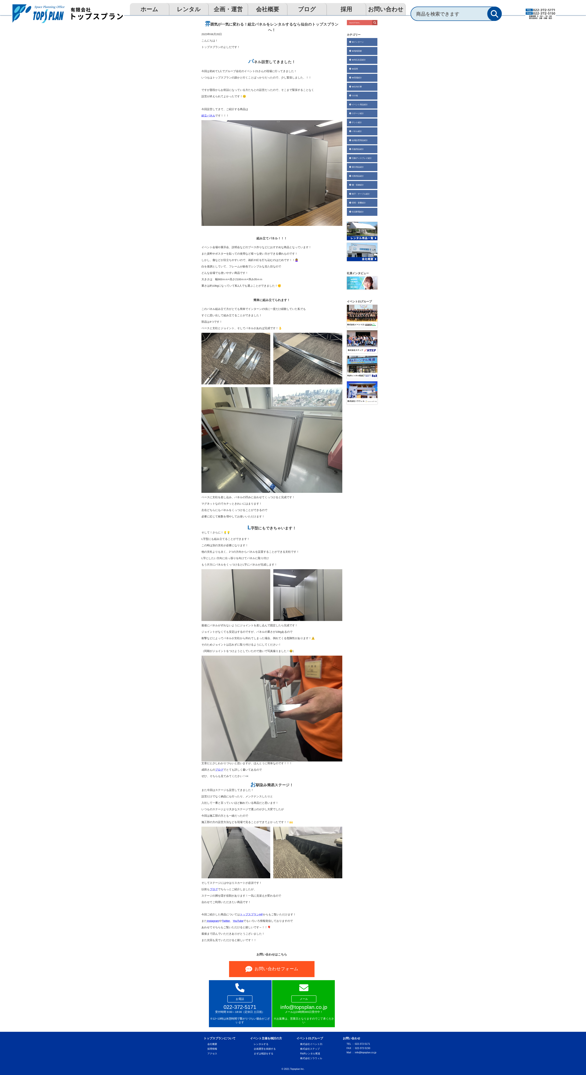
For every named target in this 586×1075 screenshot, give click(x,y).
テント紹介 (357, 122)
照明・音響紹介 (359, 203)
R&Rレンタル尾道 (310, 1053)
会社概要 (267, 9)
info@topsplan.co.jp (365, 1052)
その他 (355, 95)
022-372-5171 (362, 1044)
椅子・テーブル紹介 (361, 194)
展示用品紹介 (358, 167)
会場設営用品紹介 (360, 140)
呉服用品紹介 (358, 149)
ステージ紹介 (358, 113)
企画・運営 (228, 9)
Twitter (226, 920)
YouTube (238, 920)
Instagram (213, 920)
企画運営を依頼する (265, 1049)
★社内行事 (357, 87)
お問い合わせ (385, 9)
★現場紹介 (357, 78)
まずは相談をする (263, 1053)
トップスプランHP (251, 914)
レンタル (189, 9)
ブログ (307, 9)
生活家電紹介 (358, 212)
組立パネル (208, 115)
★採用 (355, 69)
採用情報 (212, 1049)
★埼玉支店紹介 (359, 60)
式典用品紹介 (358, 176)
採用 (346, 9)
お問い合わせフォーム (276, 968)
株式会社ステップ (310, 1049)
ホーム (149, 9)
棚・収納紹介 (358, 185)
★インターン (358, 42)
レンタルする (261, 1044)
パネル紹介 (357, 131)
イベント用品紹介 (360, 104)
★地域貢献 (357, 51)
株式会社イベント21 (311, 1044)
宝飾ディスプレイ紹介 (362, 158)
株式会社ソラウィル (311, 1058)
